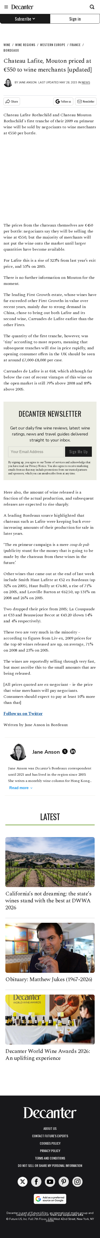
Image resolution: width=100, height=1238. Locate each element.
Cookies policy (50, 1143)
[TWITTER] (66, 751)
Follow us (66, 101)
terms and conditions (50, 1158)
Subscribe (23, 19)
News (86, 82)
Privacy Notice (37, 466)
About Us (50, 1128)
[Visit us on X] (22, 1182)
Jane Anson (28, 82)
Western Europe (52, 44)
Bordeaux (11, 50)
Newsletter (88, 101)
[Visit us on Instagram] (77, 1182)
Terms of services (54, 462)
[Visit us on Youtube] (50, 1182)
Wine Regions (25, 44)
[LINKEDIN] (74, 751)
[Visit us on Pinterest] (64, 1182)
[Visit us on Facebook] (36, 1182)
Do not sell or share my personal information (50, 1165)
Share (14, 101)
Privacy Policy (50, 1150)
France (75, 44)
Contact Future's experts (50, 1135)
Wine (6, 44)
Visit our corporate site (66, 1215)
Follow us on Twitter (23, 714)
